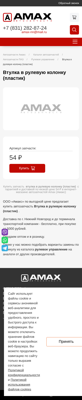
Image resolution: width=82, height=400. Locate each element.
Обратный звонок (69, 3)
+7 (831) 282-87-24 (25, 28)
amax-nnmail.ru (34, 32)
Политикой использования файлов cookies (19, 384)
